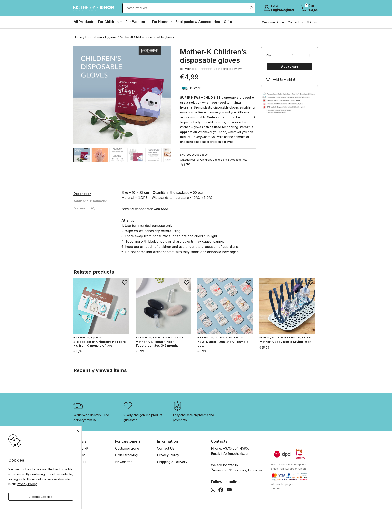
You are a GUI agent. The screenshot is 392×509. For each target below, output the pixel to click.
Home (78, 37)
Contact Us (165, 448)
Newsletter (123, 462)
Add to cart (289, 66)
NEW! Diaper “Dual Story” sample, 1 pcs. (224, 343)
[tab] (95, 193)
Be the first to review (228, 68)
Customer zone (127, 448)
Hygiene (111, 37)
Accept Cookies (40, 497)
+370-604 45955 (236, 448)
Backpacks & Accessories (229, 159)
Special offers (235, 337)
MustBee (277, 337)
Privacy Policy (168, 455)
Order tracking (126, 455)
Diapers (219, 337)
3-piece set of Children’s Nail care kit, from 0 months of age (100, 343)
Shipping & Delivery (172, 462)
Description (82, 194)
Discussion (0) (84, 208)
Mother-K (191, 68)
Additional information (91, 201)
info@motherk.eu (234, 454)
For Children (93, 37)
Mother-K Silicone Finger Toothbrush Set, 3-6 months (157, 343)
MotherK (264, 337)
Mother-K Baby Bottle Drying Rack (285, 342)
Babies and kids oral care (169, 337)
